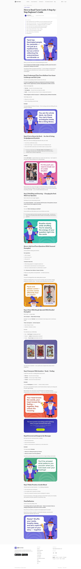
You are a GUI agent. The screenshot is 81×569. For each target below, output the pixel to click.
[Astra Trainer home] (18, 1)
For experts (39, 556)
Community (39, 555)
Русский (57, 558)
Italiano (63, 558)
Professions (41, 1)
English (54, 557)
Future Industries (40, 550)
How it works (39, 553)
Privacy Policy (60, 567)
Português (64, 557)
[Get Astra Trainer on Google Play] (25, 555)
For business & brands (41, 558)
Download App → (40, 429)
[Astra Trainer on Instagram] (54, 553)
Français (54, 558)
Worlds (28, 1)
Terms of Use (64, 567)
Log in (65, 1)
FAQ (37, 563)
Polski (61, 558)
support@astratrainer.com (57, 548)
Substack (38, 561)
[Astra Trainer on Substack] (56, 553)
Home (25, 5)
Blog (55, 1)
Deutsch (57, 557)
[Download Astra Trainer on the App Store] (18, 555)
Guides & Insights (29, 5)
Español (60, 557)
